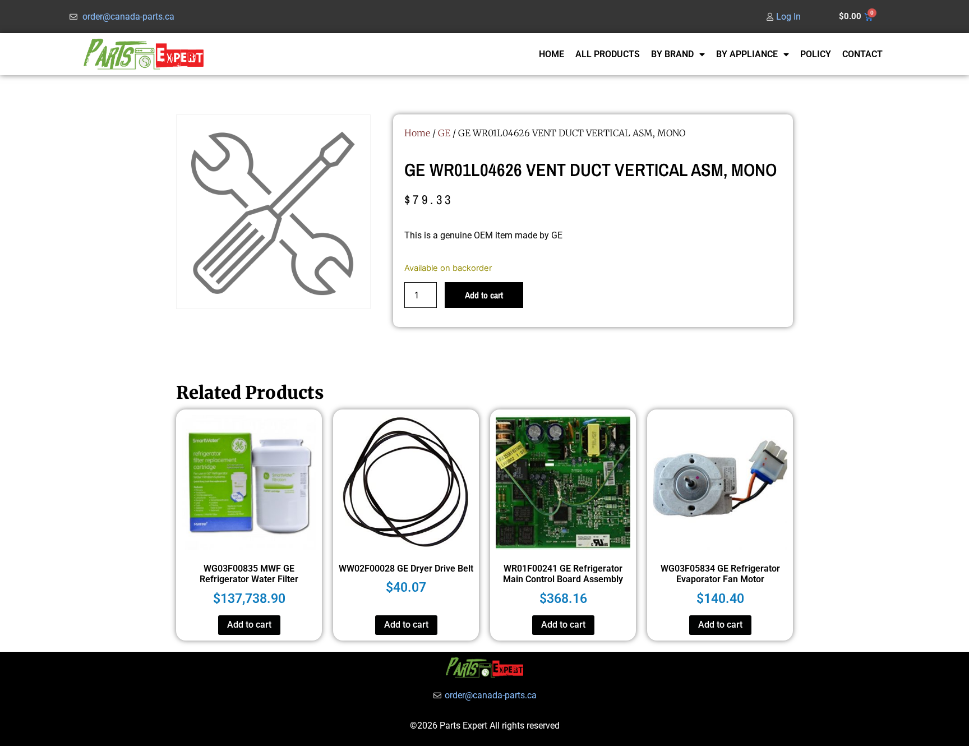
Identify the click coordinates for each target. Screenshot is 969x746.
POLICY (815, 54)
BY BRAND (672, 54)
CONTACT (862, 54)
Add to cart (484, 295)
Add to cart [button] (249, 624)
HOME (551, 54)
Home (417, 133)
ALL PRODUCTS (607, 54)
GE (444, 133)
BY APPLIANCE (747, 54)
